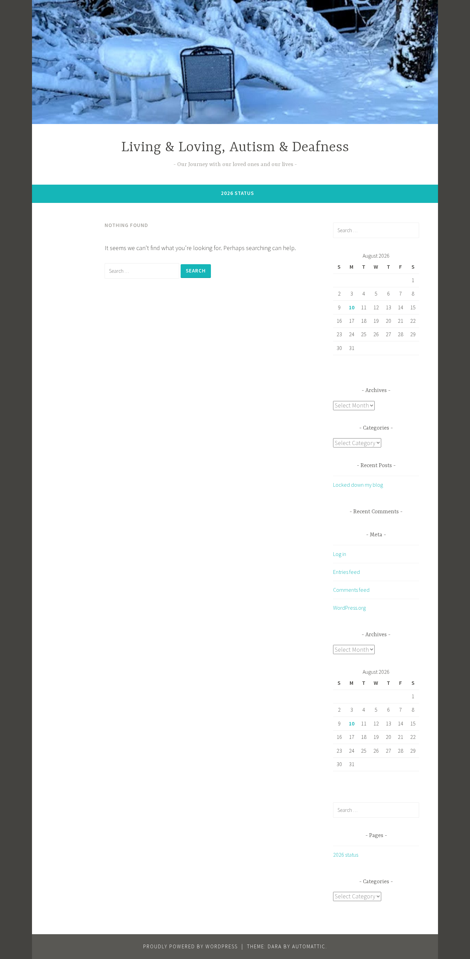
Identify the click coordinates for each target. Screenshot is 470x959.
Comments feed (351, 589)
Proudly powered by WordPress (190, 946)
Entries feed (346, 571)
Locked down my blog (358, 484)
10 (351, 307)
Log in (339, 553)
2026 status (237, 193)
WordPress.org (349, 607)
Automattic (308, 946)
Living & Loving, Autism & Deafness (235, 148)
